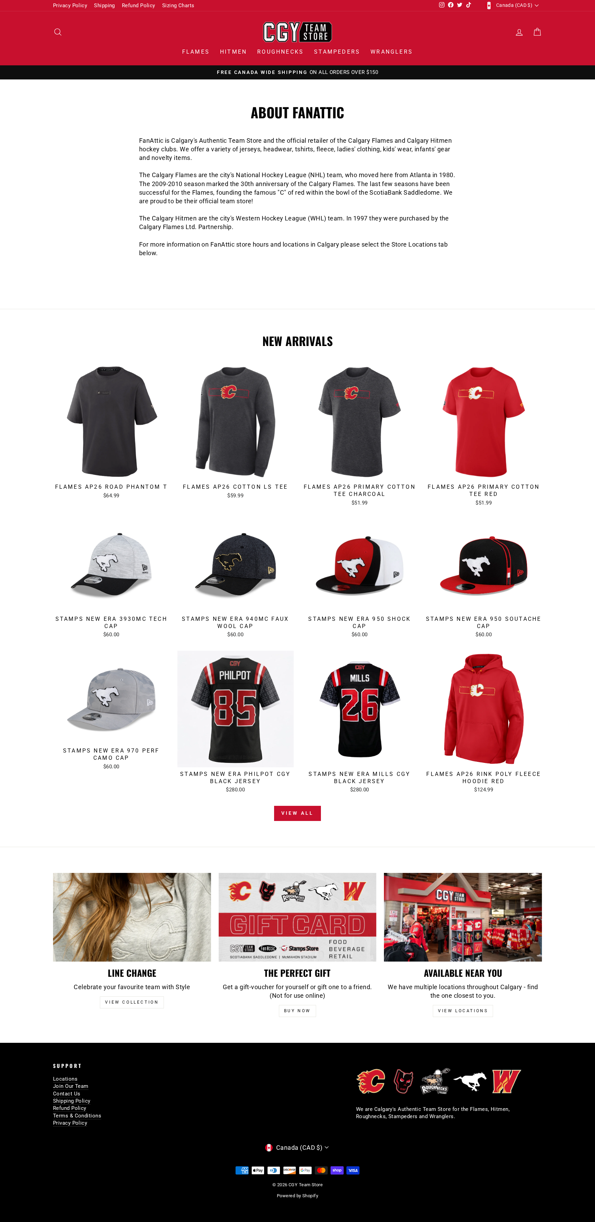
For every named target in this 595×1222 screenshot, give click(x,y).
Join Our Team (70, 1086)
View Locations (463, 1010)
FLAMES (196, 51)
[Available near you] (463, 917)
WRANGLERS (391, 51)
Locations (65, 1079)
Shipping (104, 5)
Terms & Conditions (77, 1116)
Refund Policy (138, 5)
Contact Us (67, 1094)
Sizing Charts (178, 5)
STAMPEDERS (337, 51)
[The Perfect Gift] (298, 917)
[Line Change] (132, 917)
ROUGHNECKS (280, 51)
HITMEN (233, 51)
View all (297, 813)
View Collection (132, 1002)
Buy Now (297, 1010)
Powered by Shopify (297, 1195)
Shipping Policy (72, 1101)
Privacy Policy (70, 5)
